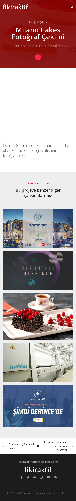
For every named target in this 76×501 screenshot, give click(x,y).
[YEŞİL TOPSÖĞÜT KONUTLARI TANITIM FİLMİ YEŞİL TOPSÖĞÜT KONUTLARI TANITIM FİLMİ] (38, 228)
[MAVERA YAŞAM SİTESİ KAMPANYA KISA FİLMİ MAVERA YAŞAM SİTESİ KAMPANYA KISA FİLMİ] (38, 270)
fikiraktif (41, 46)
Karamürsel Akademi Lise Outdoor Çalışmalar (55, 446)
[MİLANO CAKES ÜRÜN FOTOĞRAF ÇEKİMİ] (38, 316)
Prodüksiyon (58, 46)
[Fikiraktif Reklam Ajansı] (15, 7)
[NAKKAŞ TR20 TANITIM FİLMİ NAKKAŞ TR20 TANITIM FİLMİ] (38, 362)
